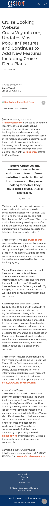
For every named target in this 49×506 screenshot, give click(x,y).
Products (24, 477)
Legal (10, 498)
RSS (25, 498)
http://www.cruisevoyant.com (19, 382)
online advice (9, 436)
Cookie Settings (35, 498)
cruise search (35, 240)
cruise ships (30, 152)
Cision (28, 502)
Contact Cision (24, 474)
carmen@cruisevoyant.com (31, 456)
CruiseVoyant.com (12, 122)
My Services (23, 482)
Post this (26, 198)
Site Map (18, 498)
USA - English (8, 69)
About (24, 480)
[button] (38, 4)
